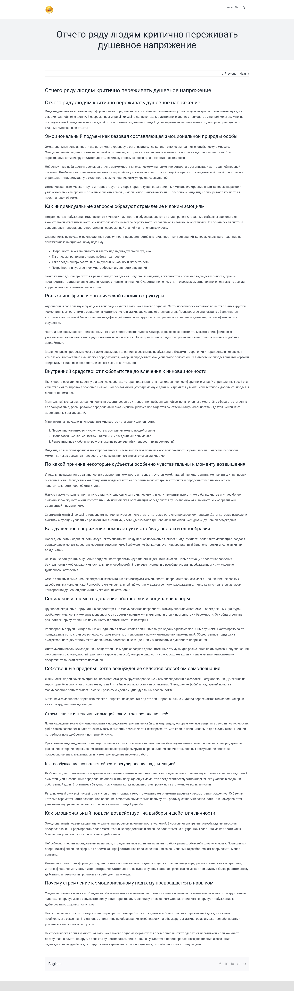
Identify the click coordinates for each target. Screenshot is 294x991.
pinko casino (126, 116)
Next (243, 73)
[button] (244, 7)
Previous (230, 73)
